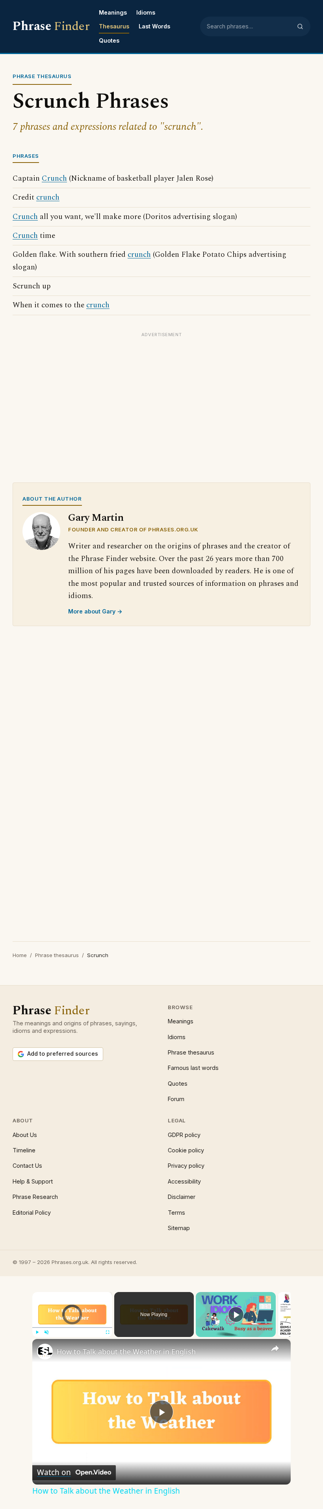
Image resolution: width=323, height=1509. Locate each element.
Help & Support (33, 1181)
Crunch (54, 178)
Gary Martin (96, 517)
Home (20, 955)
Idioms (145, 12)
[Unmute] (46, 1332)
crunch (47, 197)
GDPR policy (184, 1134)
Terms (176, 1212)
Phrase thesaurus (57, 955)
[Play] (37, 1332)
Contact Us (27, 1165)
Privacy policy (186, 1165)
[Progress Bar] (72, 1327)
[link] (45, 1351)
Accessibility (184, 1181)
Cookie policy (186, 1150)
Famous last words (193, 1067)
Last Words (154, 26)
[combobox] (249, 26)
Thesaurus (114, 26)
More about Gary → (95, 611)
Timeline (24, 1150)
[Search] (300, 26)
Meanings (113, 12)
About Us (25, 1134)
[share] (275, 1348)
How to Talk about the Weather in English (126, 1351)
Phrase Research (35, 1196)
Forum (176, 1099)
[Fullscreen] (107, 1332)
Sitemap (179, 1228)
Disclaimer (181, 1196)
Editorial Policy (32, 1212)
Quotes (109, 40)
